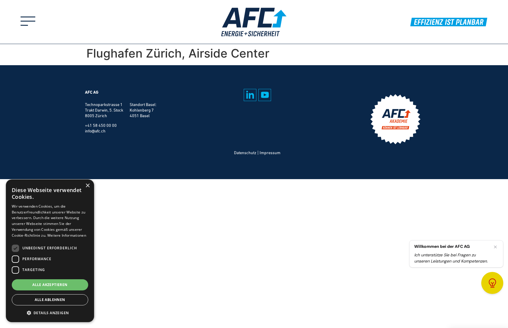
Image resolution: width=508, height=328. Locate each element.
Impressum (270, 152)
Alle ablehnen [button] (50, 299)
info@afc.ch (95, 131)
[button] (50, 312)
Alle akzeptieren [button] (49, 284)
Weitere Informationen (66, 235)
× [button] (87, 186)
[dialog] (50, 250)
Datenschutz (245, 152)
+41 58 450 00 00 (101, 125)
